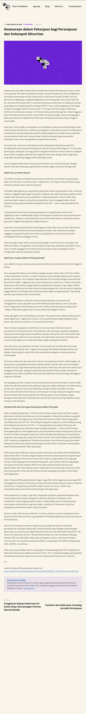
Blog (47, 6)
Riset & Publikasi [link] (20, 6)
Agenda (36, 6)
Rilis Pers (59, 6)
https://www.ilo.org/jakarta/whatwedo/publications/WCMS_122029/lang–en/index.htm (41, 571)
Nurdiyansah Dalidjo (14, 24)
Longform (28, 24)
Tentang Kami (74, 6)
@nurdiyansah (28, 588)
